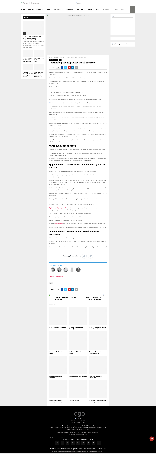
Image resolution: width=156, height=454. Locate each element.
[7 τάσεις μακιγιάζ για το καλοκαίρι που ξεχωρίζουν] (28, 53)
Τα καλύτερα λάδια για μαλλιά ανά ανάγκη (39, 60)
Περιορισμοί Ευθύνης (62, 432)
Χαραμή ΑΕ (91, 426)
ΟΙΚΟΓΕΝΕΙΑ (80, 9)
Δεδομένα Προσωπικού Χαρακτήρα (78, 434)
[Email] (88, 443)
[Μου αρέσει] (84, 256)
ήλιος (51, 283)
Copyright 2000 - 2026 (81, 426)
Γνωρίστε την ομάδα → (56, 276)
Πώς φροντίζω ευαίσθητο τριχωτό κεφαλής (32, 38)
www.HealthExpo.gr (69, 427)
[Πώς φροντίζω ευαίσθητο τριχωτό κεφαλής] (33, 28)
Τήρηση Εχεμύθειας (74, 432)
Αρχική (23, 9)
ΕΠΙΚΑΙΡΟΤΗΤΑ (69, 9)
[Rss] (93, 443)
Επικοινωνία (74, 420)
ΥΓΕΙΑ (97, 9)
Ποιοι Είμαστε (81, 420)
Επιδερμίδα (51, 59)
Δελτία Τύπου (40, 9)
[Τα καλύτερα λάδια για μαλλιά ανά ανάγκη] (39, 53)
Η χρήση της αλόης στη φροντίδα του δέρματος (62, 208)
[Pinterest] (73, 443)
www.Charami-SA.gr (84, 429)
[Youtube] (83, 443)
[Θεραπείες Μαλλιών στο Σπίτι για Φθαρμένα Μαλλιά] (28, 67)
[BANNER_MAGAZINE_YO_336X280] (122, 17)
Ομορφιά (56, 59)
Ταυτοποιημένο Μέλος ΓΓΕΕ (78, 422)
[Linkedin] (78, 443)
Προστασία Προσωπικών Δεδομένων (89, 432)
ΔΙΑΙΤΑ (48, 9)
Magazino (31, 9)
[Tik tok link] (99, 443)
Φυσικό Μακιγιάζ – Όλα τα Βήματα (78, 376)
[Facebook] (57, 443)
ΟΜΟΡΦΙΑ (89, 9)
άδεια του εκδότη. (102, 449)
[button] (150, 438)
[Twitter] (62, 443)
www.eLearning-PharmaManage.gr (97, 427)
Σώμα (60, 59)
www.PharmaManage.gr (56, 427)
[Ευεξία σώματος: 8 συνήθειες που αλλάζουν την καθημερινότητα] (39, 67)
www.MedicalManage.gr (81, 427)
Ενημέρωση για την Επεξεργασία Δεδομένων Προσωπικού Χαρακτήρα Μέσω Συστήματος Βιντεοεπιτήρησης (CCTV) (78, 451)
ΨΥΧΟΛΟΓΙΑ (106, 9)
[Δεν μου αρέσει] (90, 256)
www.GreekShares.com (72, 429)
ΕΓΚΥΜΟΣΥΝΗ (57, 9)
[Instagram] (67, 443)
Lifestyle (116, 9)
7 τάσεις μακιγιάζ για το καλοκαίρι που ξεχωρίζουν (27, 60)
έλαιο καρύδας (59, 223)
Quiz (122, 9)
